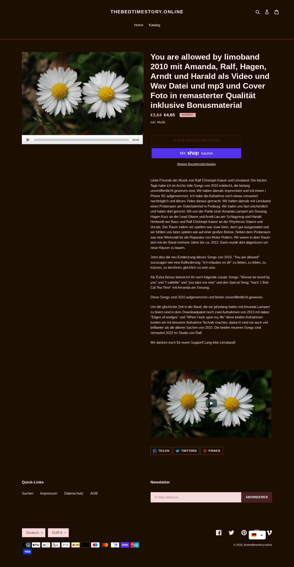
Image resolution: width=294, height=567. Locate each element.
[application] (82, 139)
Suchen (27, 493)
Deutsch (32, 533)
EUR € (57, 533)
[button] (257, 535)
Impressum (48, 493)
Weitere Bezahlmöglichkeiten (196, 164)
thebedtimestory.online (147, 11)
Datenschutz (73, 493)
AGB (94, 493)
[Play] (28, 140)
